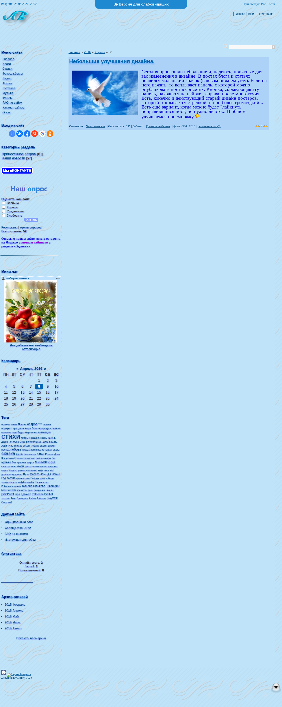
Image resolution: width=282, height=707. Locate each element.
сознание (31, 470)
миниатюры (45, 462)
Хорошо (12, 207)
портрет (6, 428)
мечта (33, 432)
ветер (17, 486)
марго (4, 470)
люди (20, 466)
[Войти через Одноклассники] (50, 133)
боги (34, 428)
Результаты (9, 227)
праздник (18, 428)
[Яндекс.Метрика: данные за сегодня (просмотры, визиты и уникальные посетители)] (19, 675)
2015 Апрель (14, 610)
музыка (6, 462)
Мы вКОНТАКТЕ (17, 170)
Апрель (100, 52)
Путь (26, 474)
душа (19, 454)
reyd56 (12, 490)
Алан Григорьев (19, 498)
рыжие (21, 470)
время (51, 445)
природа (43, 428)
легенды (45, 474)
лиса (46, 470)
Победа (34, 478)
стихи (10, 436)
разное (31, 458)
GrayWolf (52, 498)
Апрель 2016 (31, 368)
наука (45, 441)
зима (14, 424)
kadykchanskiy (26, 482)
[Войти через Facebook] (27, 133)
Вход (251, 13)
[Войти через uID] (12, 133)
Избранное (7, 486)
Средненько (15, 211)
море (22, 441)
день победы (47, 478)
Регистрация (265, 13)
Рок (14, 462)
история (46, 449)
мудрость (16, 474)
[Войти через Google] (42, 133)
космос (18, 445)
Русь (10, 445)
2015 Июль (12, 622)
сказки (43, 445)
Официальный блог (19, 522)
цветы (28, 466)
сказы (56, 449)
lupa (17, 494)
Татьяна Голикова (33, 486)
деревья (6, 474)
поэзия (11, 478)
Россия (49, 454)
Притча (22, 424)
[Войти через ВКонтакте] (19, 133)
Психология (33, 441)
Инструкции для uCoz (20, 539)
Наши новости (13, 158)
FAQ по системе (16, 533)
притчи (5, 424)
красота (34, 474)
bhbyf (4, 490)
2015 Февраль (15, 604)
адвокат (26, 494)
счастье (5, 466)
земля (26, 445)
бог (53, 458)
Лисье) (49, 490)
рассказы (22, 490)
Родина (35, 445)
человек (14, 441)
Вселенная (30, 454)
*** (40, 424)
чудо (40, 470)
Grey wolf (6, 502)
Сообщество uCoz (18, 527)
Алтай (40, 454)
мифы (24, 437)
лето (13, 466)
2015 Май (12, 616)
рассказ (7, 494)
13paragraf (52, 486)
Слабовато (14, 215)
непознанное (39, 466)
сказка (8, 453)
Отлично (13, 203)
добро (4, 441)
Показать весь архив (31, 638)
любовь (15, 449)
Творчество (41, 482)
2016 (87, 52)
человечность (9, 482)
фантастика (23, 478)
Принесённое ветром (19, 154)
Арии (4, 445)
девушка (52, 466)
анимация (44, 432)
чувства (21, 462)
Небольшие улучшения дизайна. (112, 61)
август (30, 462)
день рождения (36, 490)
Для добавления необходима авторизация (31, 347)
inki (51, 470)
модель (13, 470)
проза (25, 449)
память (53, 441)
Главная (240, 13)
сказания (34, 437)
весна (5, 449)
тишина (47, 424)
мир (27, 432)
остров (32, 424)
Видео (20, 432)
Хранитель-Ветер (158, 126)
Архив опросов (30, 227)
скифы (47, 458)
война (39, 458)
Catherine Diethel (42, 494)
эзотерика (35, 449)
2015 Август (13, 628)
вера (28, 428)
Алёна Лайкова (37, 498)
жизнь (52, 437)
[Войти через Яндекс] (34, 133)
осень (43, 437)
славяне (55, 428)
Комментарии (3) (210, 126)
